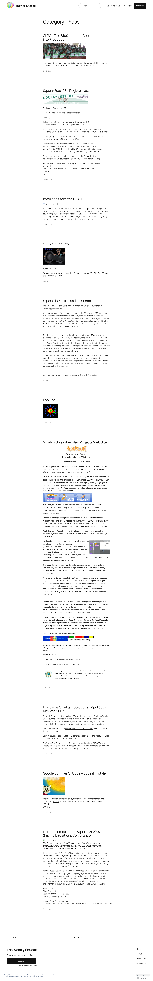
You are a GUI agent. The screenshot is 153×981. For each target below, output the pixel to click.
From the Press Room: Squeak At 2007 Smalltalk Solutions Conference (72, 833)
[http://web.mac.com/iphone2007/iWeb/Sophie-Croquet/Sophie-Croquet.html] (50, 417)
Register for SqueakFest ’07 (54, 108)
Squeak (106, 273)
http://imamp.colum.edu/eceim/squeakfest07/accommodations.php (71, 158)
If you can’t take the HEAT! (62, 199)
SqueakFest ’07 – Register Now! (67, 90)
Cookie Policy (41, 977)
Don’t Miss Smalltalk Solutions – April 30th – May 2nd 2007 (75, 709)
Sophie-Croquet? (56, 244)
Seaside (69, 273)
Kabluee (49, 400)
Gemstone (55, 721)
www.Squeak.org (71, 855)
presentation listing (63, 718)
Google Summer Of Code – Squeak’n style (74, 773)
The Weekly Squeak (26, 5)
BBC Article (90, 65)
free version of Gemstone (93, 724)
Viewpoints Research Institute (68, 112)
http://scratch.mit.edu (52, 547)
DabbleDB (78, 718)
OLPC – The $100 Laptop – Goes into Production (67, 37)
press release (56, 308)
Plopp (83, 273)
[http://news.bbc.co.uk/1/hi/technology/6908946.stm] (64, 58)
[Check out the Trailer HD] (54, 264)
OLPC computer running (97, 211)
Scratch (77, 273)
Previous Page (14, 937)
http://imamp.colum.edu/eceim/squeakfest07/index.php (66, 124)
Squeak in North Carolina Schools (68, 301)
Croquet (61, 273)
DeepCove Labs (102, 736)
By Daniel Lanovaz (50, 268)
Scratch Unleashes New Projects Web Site (75, 442)
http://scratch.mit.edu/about (67, 633)
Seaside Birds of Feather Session (79, 728)
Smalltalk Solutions (51, 716)
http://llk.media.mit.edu (69, 645)
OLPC (89, 273)
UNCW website (90, 375)
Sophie (54, 273)
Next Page (140, 937)
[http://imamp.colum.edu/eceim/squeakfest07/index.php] (65, 103)
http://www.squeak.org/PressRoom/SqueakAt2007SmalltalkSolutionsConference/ (77, 903)
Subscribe (140, 6)
